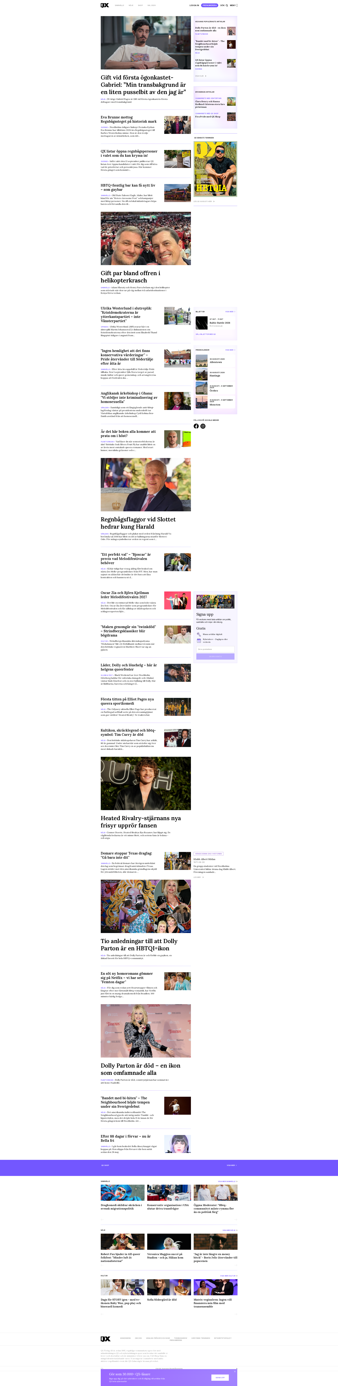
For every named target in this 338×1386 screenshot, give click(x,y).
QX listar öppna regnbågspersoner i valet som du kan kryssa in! (208, 63)
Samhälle (119, 5)
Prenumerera (210, 5)
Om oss (138, 1338)
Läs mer (197, 877)
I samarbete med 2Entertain (208, 98)
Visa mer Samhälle (226, 1181)
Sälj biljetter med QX (206, 334)
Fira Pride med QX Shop (207, 116)
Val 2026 (151, 5)
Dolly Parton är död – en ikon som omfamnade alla (210, 29)
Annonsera (125, 1338)
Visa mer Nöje (229, 1230)
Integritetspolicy (222, 1338)
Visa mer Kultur (227, 1276)
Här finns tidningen (200, 1338)
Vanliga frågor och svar (158, 1338)
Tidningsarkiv (180, 1338)
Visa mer (229, 312)
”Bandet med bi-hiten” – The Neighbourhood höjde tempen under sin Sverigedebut (210, 45)
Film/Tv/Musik (201, 34)
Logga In (194, 5)
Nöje (131, 5)
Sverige (198, 69)
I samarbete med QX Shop (207, 113)
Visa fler (199, 76)
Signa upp (220, 1378)
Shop (140, 5)
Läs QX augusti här (203, 201)
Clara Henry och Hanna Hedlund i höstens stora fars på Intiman (210, 104)
